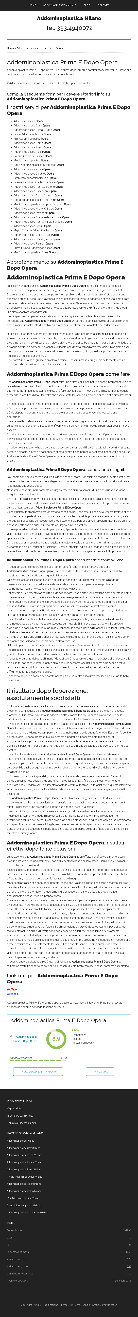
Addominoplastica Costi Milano (23, 1148)
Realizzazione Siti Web (55, 1305)
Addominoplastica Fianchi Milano (25, 1169)
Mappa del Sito (15, 1108)
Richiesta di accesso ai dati (21, 1123)
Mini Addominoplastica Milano (23, 1198)
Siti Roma (75, 1305)
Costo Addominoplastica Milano (24, 1205)
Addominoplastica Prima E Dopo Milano (28, 1212)
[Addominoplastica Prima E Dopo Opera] (25, 1039)
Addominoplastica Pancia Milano (24, 1162)
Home (10, 48)
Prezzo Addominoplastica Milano (24, 1176)
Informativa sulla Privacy (20, 1115)
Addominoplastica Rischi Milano (24, 1183)
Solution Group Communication (99, 1305)
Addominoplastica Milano (69, 18)
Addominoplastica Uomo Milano (24, 1191)
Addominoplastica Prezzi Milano (24, 1155)
